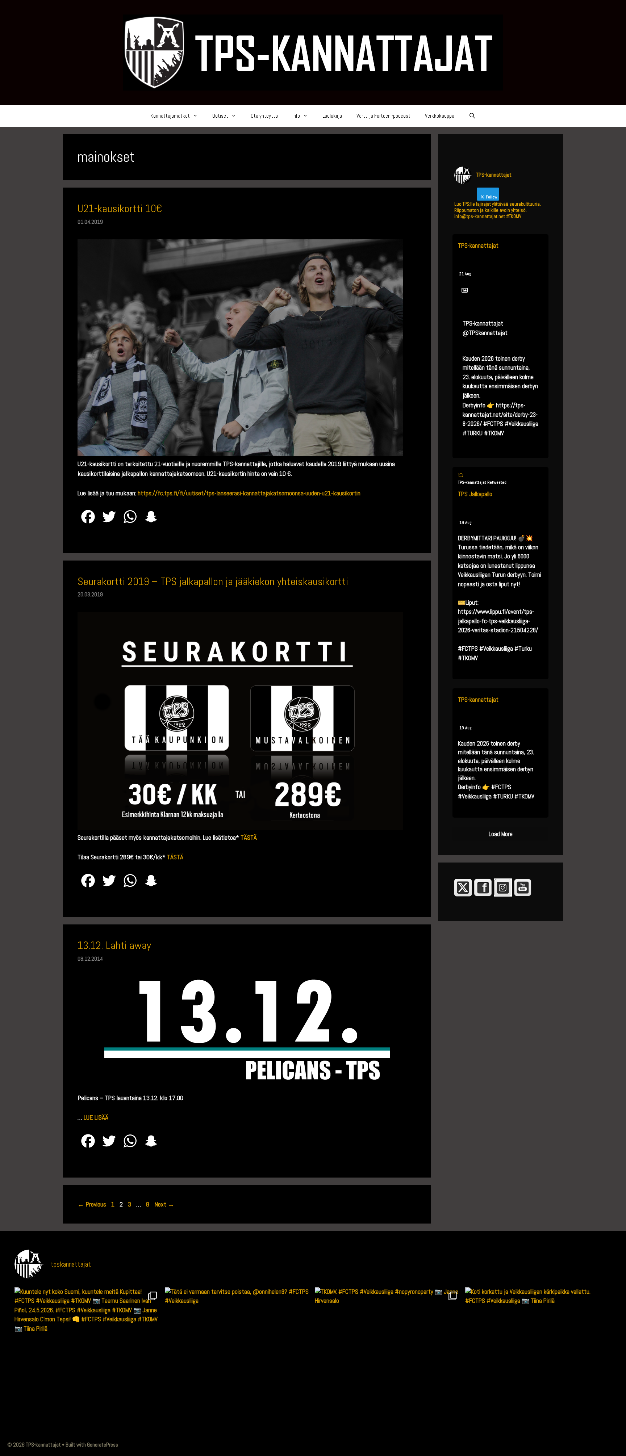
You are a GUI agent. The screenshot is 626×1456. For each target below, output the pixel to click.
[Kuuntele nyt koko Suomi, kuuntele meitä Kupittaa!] (87, 1360)
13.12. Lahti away (114, 945)
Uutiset (220, 115)
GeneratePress (102, 1444)
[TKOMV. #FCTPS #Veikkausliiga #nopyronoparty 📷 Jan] (388, 1360)
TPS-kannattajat (478, 245)
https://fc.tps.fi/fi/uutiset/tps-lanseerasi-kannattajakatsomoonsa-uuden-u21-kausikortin (249, 493)
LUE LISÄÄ (96, 1117)
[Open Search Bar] (472, 116)
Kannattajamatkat (170, 115)
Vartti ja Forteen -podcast (383, 115)
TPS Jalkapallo (475, 494)
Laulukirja (332, 115)
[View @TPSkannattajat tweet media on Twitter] (465, 290)
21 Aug (465, 274)
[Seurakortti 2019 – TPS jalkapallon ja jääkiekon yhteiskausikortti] (240, 827)
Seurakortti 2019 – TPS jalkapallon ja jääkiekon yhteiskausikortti (213, 581)
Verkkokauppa (439, 115)
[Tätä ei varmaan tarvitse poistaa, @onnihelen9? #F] (238, 1360)
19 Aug (465, 522)
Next (164, 1204)
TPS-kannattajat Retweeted (482, 482)
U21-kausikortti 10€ (120, 208)
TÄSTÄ (249, 837)
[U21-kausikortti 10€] (240, 454)
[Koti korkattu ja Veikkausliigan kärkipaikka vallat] (538, 1360)
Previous (92, 1204)
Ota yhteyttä (264, 115)
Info (296, 115)
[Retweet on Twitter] (460, 475)
